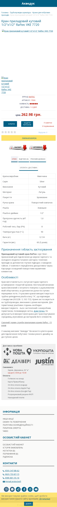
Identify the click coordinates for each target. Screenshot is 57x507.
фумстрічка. (39, 311)
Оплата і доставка (28, 167)
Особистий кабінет (13, 444)
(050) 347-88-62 (12, 470)
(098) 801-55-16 (12, 478)
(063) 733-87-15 (12, 474)
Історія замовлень (13, 447)
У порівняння (48, 126)
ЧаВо (5, 431)
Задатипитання (27, 124)
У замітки (48, 122)
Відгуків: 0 (43, 132)
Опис (14, 159)
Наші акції (8, 418)
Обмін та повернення (14, 422)
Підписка (8, 456)
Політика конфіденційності (18, 425)
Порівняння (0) (10, 453)
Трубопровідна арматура (20, 12)
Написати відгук (29, 138)
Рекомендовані (38, 159)
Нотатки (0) (9, 450)
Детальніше (44, 498)
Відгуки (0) (23, 159)
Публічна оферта (12, 428)
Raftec (32, 97)
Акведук (28, 3)
